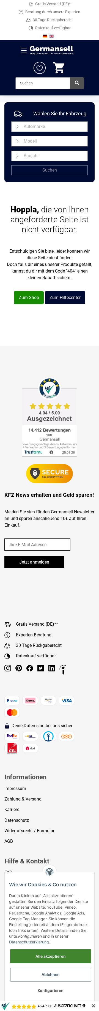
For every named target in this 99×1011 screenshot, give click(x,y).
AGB (8, 841)
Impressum (15, 788)
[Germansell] (52, 50)
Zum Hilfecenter (65, 297)
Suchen (49, 170)
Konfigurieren (51, 990)
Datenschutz (16, 820)
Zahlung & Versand (23, 799)
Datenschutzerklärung (29, 942)
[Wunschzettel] (40, 67)
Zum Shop (29, 297)
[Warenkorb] (59, 67)
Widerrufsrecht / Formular (29, 830)
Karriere (11, 809)
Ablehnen (51, 974)
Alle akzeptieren (50, 956)
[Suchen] (77, 83)
